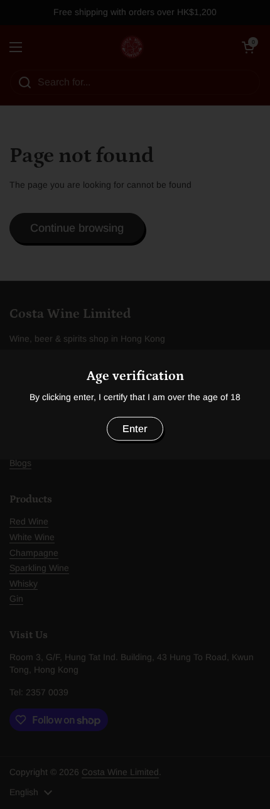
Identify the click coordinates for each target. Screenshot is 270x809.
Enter (135, 428)
